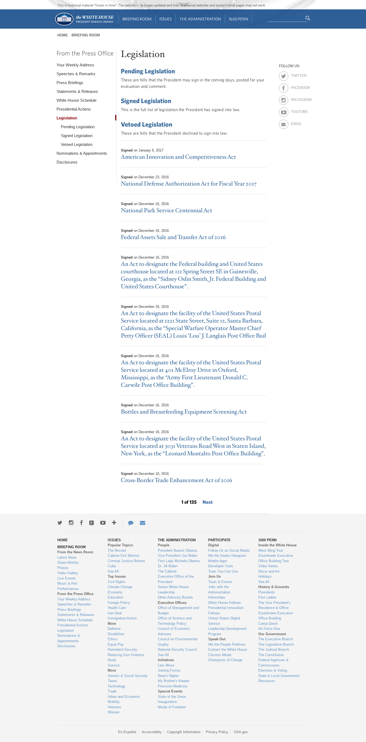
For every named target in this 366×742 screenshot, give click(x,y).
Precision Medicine (172, 686)
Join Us (214, 576)
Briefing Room (137, 19)
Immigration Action (122, 618)
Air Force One (269, 629)
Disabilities (116, 634)
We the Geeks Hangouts (227, 556)
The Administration (200, 19)
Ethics (113, 639)
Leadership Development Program (227, 631)
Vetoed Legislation (76, 144)
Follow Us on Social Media (228, 550)
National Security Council (177, 650)
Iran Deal (115, 613)
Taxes (112, 681)
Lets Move (166, 665)
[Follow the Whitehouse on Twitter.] (59, 523)
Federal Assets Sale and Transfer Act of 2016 (173, 237)
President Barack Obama (177, 550)
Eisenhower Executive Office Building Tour (275, 558)
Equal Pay (116, 644)
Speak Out (216, 639)
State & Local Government (279, 676)
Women (113, 712)
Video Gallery (67, 573)
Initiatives (166, 660)
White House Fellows (224, 603)
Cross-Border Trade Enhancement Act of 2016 (176, 480)
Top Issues (117, 576)
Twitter (295, 75)
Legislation (67, 118)
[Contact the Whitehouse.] (128, 523)
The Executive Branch (275, 639)
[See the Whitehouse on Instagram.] (71, 523)
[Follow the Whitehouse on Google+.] (91, 523)
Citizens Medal (219, 655)
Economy (115, 592)
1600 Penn (238, 19)
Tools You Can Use (223, 571)
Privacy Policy (217, 732)
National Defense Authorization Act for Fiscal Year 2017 (189, 184)
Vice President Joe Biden (177, 556)
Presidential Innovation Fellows (226, 610)
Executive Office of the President (176, 579)
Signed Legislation (76, 135)
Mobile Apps (217, 561)
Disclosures (67, 162)
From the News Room (75, 552)
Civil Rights (116, 582)
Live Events (66, 578)
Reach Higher (168, 676)
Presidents (266, 592)
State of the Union (172, 697)
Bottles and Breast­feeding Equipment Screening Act (184, 412)
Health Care (117, 608)
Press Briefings (70, 82)
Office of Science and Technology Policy (175, 621)
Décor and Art (268, 571)
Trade (112, 691)
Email (295, 123)
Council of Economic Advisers (174, 631)
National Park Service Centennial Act (166, 210)
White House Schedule (76, 100)
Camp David (267, 624)
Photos (62, 568)
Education (115, 597)
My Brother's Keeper (173, 681)
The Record (117, 550)
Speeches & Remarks (76, 73)
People (163, 545)
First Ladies (267, 597)
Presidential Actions (74, 109)
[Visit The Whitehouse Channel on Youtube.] (103, 523)
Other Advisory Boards (175, 597)
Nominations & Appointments (82, 153)
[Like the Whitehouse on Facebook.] (81, 523)
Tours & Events (220, 582)
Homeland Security (122, 650)
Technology (116, 686)
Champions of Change (225, 660)
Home (62, 35)
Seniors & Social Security (128, 676)
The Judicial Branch (273, 650)
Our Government (272, 634)
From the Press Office (85, 53)
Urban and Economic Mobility (124, 699)
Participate (219, 540)
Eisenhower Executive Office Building (275, 615)
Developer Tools (220, 566)
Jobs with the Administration (219, 589)
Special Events (170, 691)
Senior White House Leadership (173, 589)
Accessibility (152, 732)
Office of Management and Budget (178, 610)
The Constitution (271, 655)
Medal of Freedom (172, 707)
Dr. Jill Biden (167, 566)
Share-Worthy (68, 563)
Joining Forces (169, 670)
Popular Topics (120, 545)
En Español (127, 732)
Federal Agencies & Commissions (273, 662)
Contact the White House (227, 650)
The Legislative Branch (276, 644)
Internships (216, 597)
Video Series (268, 566)
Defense (114, 629)
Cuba (112, 566)
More (112, 624)
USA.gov (241, 732)
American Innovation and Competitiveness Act (178, 157)
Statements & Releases (77, 91)
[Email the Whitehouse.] (142, 523)
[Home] (84, 25)
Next (208, 502)
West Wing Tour (270, 550)
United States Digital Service (224, 621)
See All (113, 571)
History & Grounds (273, 587)
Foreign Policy (119, 603)
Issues (165, 19)
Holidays (265, 576)
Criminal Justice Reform (126, 561)
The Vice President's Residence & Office (274, 605)
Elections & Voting (272, 670)
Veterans (114, 707)
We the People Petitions (227, 644)
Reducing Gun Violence (126, 655)
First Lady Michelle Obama (179, 561)
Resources (266, 681)
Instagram (295, 99)
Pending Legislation (78, 126)
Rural (112, 660)
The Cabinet (167, 571)
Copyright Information (183, 732)
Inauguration (167, 702)
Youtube (295, 111)
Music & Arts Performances (68, 586)
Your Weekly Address (75, 65)
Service (113, 665)
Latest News (67, 557)
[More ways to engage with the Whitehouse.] (114, 523)
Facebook (295, 87)
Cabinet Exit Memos (123, 556)
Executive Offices (172, 603)
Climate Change (120, 587)
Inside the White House (277, 545)
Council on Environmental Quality (177, 641)
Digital (213, 545)
